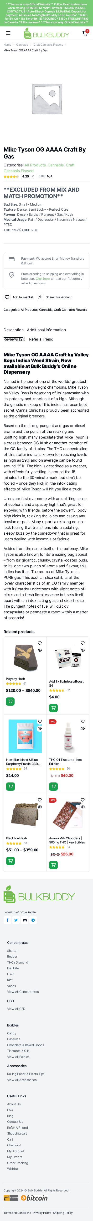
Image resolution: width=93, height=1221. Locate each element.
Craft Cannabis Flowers (48, 44)
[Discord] (24, 920)
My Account (15, 1151)
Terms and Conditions (17, 1213)
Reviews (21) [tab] (15, 339)
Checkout (14, 1145)
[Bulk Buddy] (46, 33)
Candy (11, 1033)
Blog (10, 1116)
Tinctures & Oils (18, 1051)
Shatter (12, 950)
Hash (11, 974)
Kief (10, 980)
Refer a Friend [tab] (41, 339)
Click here (43, 279)
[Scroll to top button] (85, 1199)
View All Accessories (22, 1080)
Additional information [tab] (46, 329)
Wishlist (12, 1169)
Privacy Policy (42, 1213)
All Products (35, 165)
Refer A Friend (17, 1127)
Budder (12, 956)
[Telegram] (33, 920)
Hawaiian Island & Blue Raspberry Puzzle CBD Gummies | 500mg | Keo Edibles (23, 766)
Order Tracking (17, 1163)
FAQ (10, 1110)
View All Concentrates (23, 992)
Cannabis (22, 44)
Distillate (13, 968)
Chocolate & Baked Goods (25, 1045)
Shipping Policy (62, 1213)
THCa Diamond (17, 962)
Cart (10, 1139)
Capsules (13, 1039)
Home (7, 44)
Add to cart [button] (53, 708)
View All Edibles (18, 1057)
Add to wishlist (7, 297)
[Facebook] (7, 920)
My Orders (14, 1157)
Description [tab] (13, 329)
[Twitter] (16, 920)
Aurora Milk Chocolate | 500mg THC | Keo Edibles (67, 840)
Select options (10, 701)
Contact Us (15, 1121)
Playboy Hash (15, 679)
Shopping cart (17, 1133)
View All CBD (16, 1009)
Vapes (11, 986)
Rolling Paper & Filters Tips (26, 1074)
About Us (14, 1104)
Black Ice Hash (16, 838)
